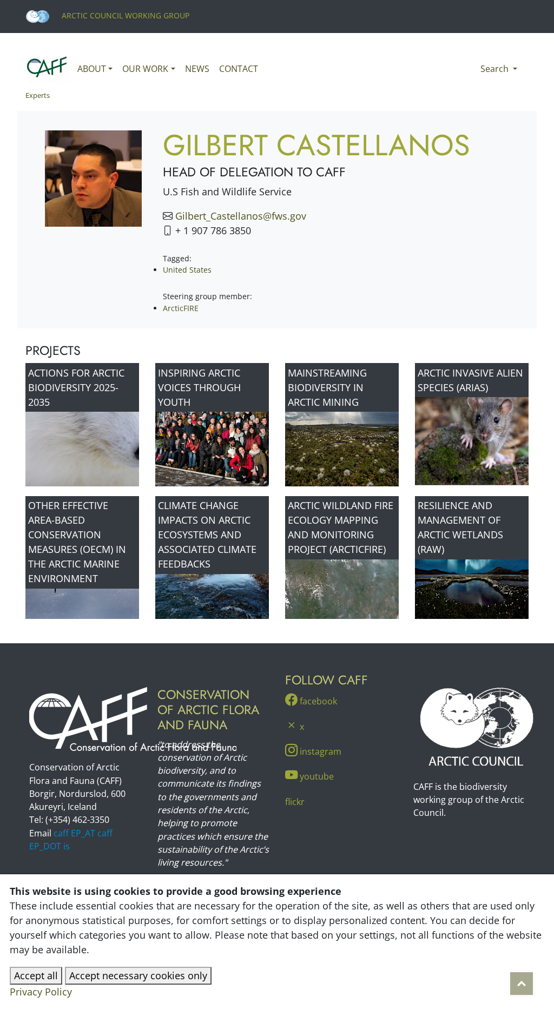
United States (187, 270)
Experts (37, 95)
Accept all (36, 975)
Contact (238, 69)
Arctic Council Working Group (124, 15)
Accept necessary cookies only (138, 975)
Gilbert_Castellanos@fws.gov (240, 215)
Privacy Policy (41, 991)
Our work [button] (145, 69)
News (197, 69)
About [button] (91, 69)
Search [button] (495, 69)
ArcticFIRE (181, 308)
